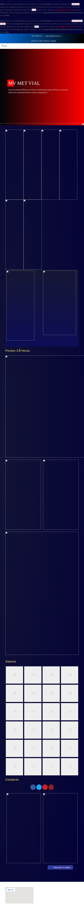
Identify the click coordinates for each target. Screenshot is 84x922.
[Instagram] (51, 787)
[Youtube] (45, 787)
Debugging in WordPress (65, 10)
